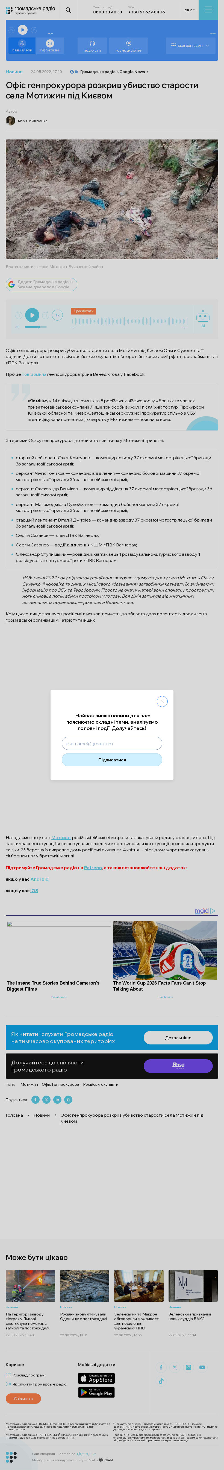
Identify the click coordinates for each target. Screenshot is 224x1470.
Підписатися (112, 759)
